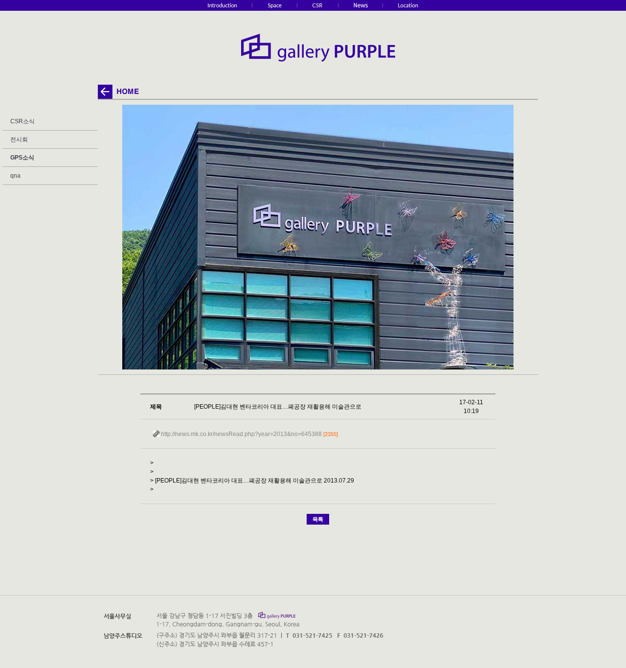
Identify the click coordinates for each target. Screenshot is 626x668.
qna (15, 175)
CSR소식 (22, 121)
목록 (318, 519)
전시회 (19, 139)
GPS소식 (22, 157)
